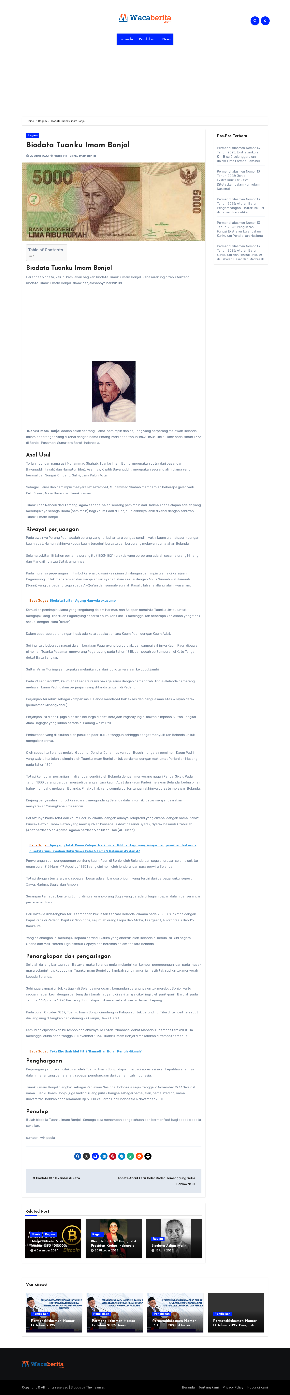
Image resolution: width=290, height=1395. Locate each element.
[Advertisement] (145, 78)
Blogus (76, 1387)
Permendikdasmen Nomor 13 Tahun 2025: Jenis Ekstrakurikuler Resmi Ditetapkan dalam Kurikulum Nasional (238, 180)
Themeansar (95, 1387)
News (166, 39)
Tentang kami (209, 1387)
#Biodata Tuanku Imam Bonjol (75, 156)
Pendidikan (147, 39)
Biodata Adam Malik (169, 1246)
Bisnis (36, 1234)
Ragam (33, 135)
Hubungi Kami (257, 1387)
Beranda (126, 39)
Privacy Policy (233, 1387)
